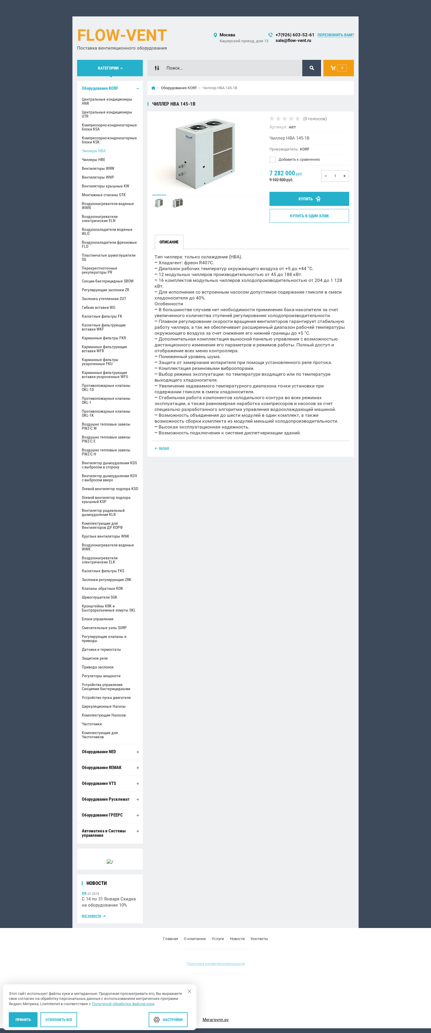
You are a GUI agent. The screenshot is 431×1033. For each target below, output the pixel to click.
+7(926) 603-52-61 (295, 35)
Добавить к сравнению (299, 159)
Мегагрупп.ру (216, 1019)
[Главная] (153, 88)
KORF (304, 149)
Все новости (91, 916)
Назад (164, 448)
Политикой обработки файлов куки (123, 1004)
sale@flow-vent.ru (293, 40)
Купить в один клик (309, 216)
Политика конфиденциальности (215, 963)
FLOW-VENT (122, 35)
